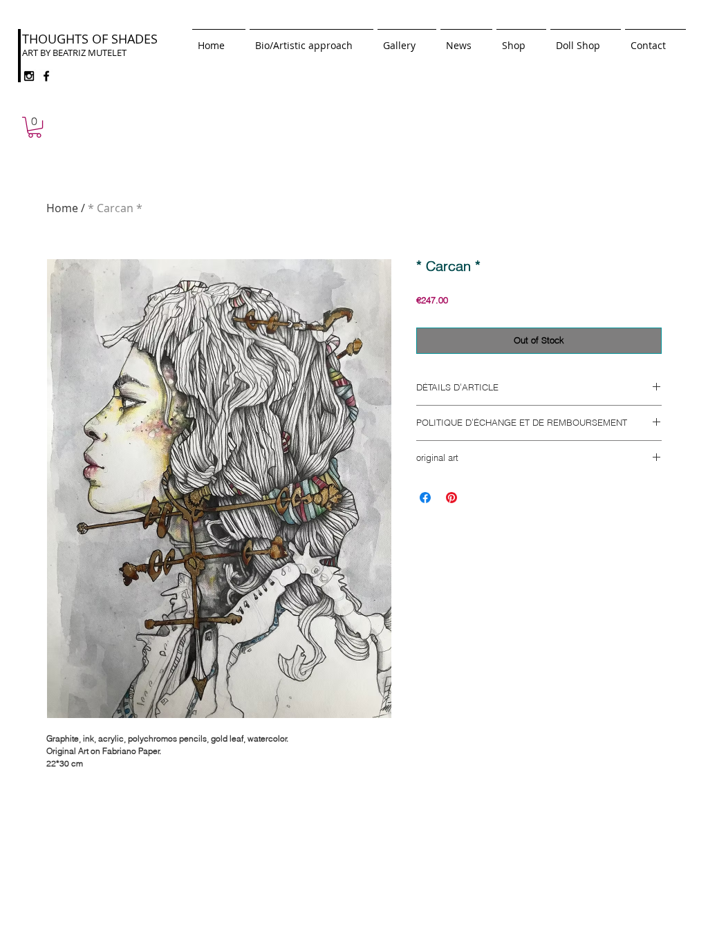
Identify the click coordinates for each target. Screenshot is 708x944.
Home (62, 208)
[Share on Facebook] (425, 497)
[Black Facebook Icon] (46, 76)
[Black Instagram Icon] (29, 76)
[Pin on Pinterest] (451, 497)
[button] (34, 127)
